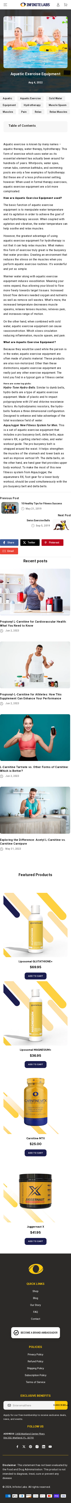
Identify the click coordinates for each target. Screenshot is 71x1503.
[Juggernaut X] (35, 1190)
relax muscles (58, 111)
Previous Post (9, 498)
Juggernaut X (35, 1226)
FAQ (35, 1312)
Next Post (64, 515)
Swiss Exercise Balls (38, 520)
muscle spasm (58, 105)
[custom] (17, 1446)
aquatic (7, 98)
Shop (35, 1291)
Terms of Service (35, 1382)
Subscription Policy (35, 1375)
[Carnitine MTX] (35, 1102)
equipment (9, 105)
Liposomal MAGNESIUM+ (35, 1050)
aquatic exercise (30, 98)
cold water (55, 98)
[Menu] (5, 5)
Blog (35, 1298)
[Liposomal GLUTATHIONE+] (35, 925)
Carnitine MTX (35, 1138)
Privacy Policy (35, 1354)
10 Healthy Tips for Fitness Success (41, 503)
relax (38, 111)
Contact (35, 1318)
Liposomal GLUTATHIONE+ (35, 961)
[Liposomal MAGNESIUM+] (35, 1013)
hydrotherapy (32, 105)
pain (24, 111)
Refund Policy (35, 1361)
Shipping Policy (35, 1368)
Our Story (35, 1305)
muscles (8, 111)
